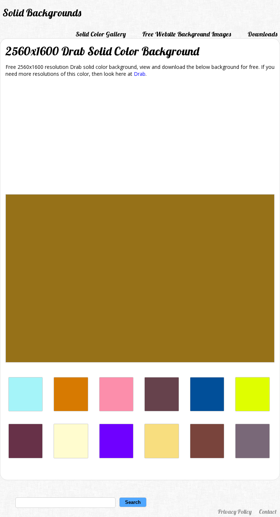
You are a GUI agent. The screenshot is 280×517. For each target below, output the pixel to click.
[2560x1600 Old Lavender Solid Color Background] (252, 456)
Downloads (262, 34)
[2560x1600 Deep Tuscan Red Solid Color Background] (161, 409)
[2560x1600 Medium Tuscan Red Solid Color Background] (207, 456)
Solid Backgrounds (42, 12)
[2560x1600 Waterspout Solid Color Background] (25, 409)
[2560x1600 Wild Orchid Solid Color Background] (71, 409)
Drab (139, 73)
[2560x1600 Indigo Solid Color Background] (116, 456)
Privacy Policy (235, 511)
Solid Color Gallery (100, 34)
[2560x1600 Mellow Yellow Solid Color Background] (161, 456)
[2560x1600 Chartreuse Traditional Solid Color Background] (252, 409)
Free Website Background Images (186, 34)
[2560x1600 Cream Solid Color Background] (71, 456)
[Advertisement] (140, 137)
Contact (267, 511)
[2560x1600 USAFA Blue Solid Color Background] (207, 409)
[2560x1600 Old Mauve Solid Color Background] (25, 456)
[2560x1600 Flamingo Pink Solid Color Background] (116, 409)
